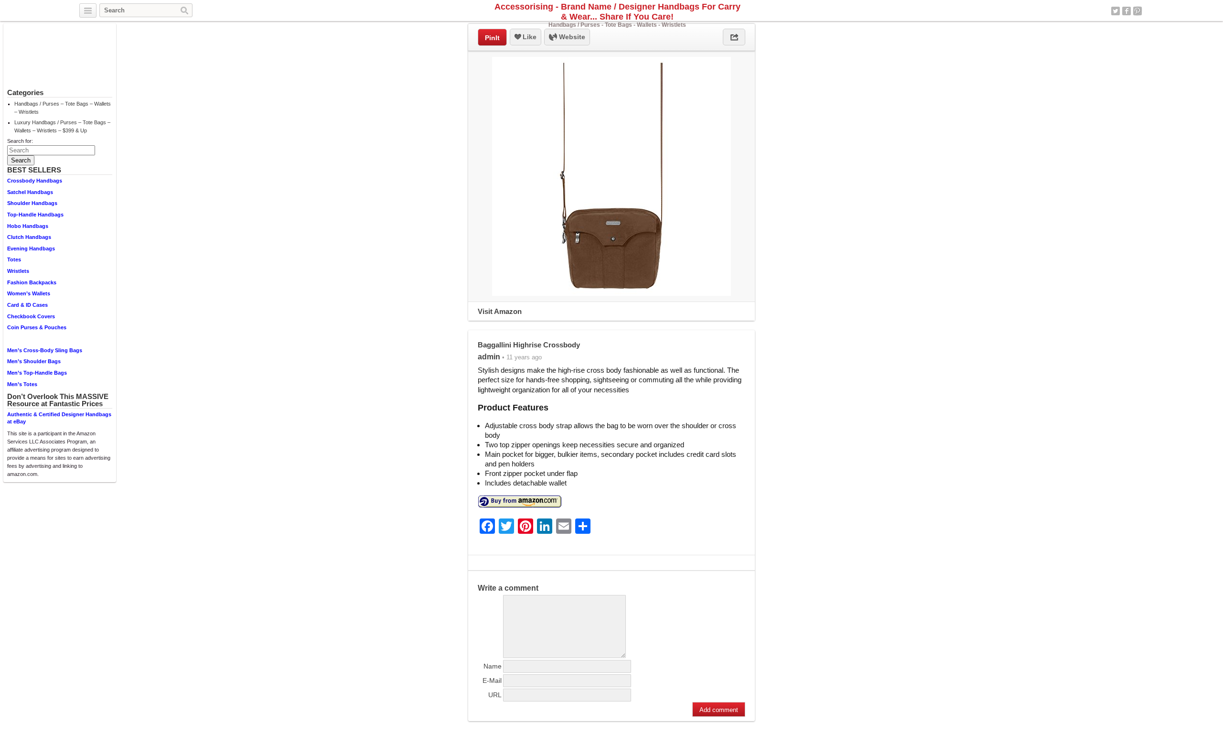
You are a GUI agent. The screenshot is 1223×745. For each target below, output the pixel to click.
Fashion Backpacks (31, 282)
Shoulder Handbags (32, 203)
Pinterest (1137, 11)
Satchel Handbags (30, 192)
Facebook (1126, 11)
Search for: (20, 141)
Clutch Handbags (29, 237)
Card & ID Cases (27, 305)
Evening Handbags (31, 248)
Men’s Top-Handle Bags (37, 373)
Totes (14, 259)
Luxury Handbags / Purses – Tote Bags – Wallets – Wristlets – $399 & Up (62, 126)
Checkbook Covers (31, 316)
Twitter (1115, 11)
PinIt (492, 38)
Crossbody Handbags (34, 181)
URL (495, 695)
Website (571, 37)
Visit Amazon (500, 311)
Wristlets (18, 271)
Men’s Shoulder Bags (34, 361)
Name (492, 666)
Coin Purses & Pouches (36, 327)
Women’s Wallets (28, 293)
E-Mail (492, 680)
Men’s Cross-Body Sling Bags (44, 350)
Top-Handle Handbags (35, 214)
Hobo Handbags (27, 226)
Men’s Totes (22, 384)
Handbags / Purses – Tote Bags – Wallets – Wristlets (62, 108)
